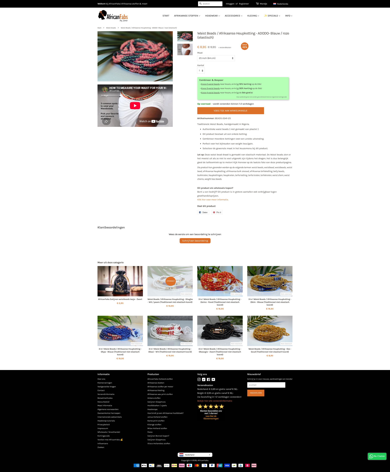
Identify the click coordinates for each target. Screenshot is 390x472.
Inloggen (230, 3)
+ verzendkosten (224, 47)
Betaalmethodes (105, 398)
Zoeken (101, 447)
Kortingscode (104, 436)
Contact (101, 390)
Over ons (101, 379)
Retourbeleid (103, 402)
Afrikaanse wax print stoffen (160, 394)
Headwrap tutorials (106, 421)
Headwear (211, 15)
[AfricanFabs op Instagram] (199, 380)
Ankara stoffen (154, 398)
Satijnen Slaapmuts (156, 402)
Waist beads (111, 28)
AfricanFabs (203, 460)
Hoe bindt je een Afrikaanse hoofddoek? (165, 413)
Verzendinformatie (106, 394)
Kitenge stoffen (154, 424)
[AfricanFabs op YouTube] (213, 380)
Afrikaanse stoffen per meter (160, 386)
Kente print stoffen (156, 421)
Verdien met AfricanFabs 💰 (110, 439)
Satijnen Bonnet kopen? (158, 436)
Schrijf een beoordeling (195, 240)
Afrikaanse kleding (155, 390)
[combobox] (210, 3)
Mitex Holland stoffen (157, 428)
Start (166, 15)
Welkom (101, 3)
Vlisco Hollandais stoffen (158, 443)
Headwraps (152, 409)
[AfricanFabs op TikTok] (203, 380)
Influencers (103, 443)
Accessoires (233, 15)
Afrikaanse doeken (155, 383)
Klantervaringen (105, 383)
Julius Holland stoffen (157, 417)
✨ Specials (271, 15)
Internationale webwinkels (110, 417)
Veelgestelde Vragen (107, 386)
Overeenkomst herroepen (109, 413)
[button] (282, 3)
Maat (200, 52)
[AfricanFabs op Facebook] (208, 380)
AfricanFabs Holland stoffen (160, 379)
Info (288, 15)
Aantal (200, 65)
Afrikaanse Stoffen (186, 15)
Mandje (263, 3)
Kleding (252, 15)
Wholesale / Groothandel (109, 432)
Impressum (103, 428)
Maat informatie (105, 405)
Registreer (244, 3)
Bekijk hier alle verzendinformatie (214, 400)
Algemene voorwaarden (108, 409)
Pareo (149, 432)
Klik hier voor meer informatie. (213, 199)
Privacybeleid (104, 424)
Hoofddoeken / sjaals (157, 405)
